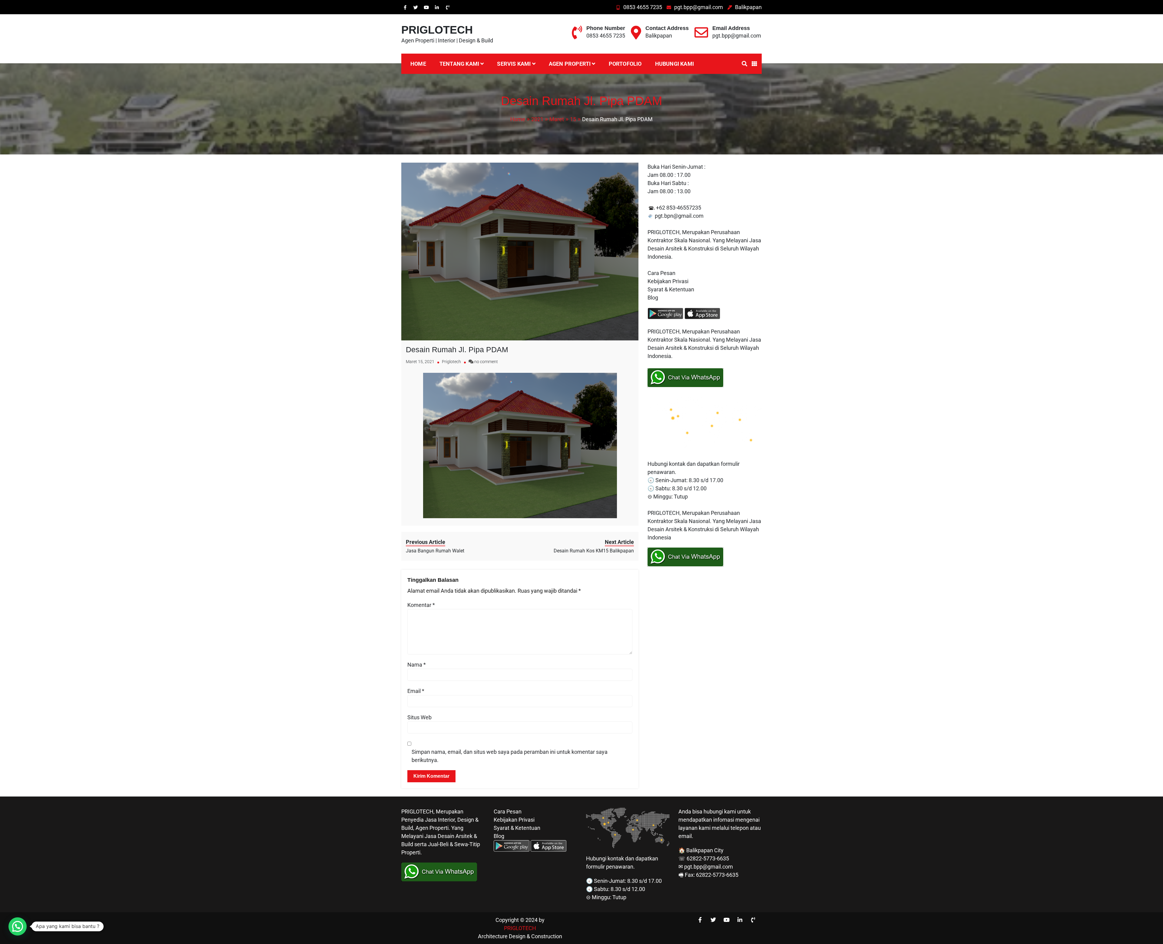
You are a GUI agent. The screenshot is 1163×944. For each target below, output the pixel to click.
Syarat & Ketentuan (671, 289)
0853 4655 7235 (642, 7)
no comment (486, 361)
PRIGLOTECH (437, 30)
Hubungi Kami (674, 64)
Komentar (421, 605)
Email (415, 691)
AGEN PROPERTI (570, 64)
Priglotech (451, 361)
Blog (653, 297)
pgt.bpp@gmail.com (698, 7)
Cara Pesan (661, 273)
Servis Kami (514, 64)
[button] (17, 926)
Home (418, 64)
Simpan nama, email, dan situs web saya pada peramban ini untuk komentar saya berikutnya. (510, 756)
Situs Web (419, 717)
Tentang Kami (459, 64)
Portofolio (625, 64)
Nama (416, 664)
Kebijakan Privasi (668, 281)
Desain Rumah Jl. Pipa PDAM (457, 349)
